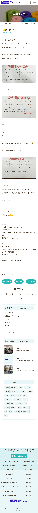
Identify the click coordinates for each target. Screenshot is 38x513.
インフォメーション (12, 275)
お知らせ (6, 391)
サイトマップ (28, 495)
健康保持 (6, 407)
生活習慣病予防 (25, 411)
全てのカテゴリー (10, 313)
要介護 (10, 411)
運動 (25, 403)
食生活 (6, 415)
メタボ (7, 326)
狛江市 (25, 395)
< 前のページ (7, 281)
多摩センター (7, 399)
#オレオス (18, 294)
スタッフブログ (17, 399)
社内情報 (6, 387)
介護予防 (7, 322)
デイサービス (14, 387)
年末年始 (30, 391)
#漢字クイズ (9, 294)
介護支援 (16, 411)
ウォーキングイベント (15, 395)
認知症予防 (26, 407)
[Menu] (34, 2)
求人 (21, 387)
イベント (7, 329)
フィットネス (18, 403)
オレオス (4, 275)
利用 (5, 411)
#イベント (19, 298)
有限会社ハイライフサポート (13, 316)
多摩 (12, 403)
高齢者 (19, 407)
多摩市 (6, 395)
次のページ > (31, 281)
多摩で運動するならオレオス (11, 260)
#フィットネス (28, 294)
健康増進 (13, 407)
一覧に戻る (19, 281)
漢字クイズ (27, 387)
